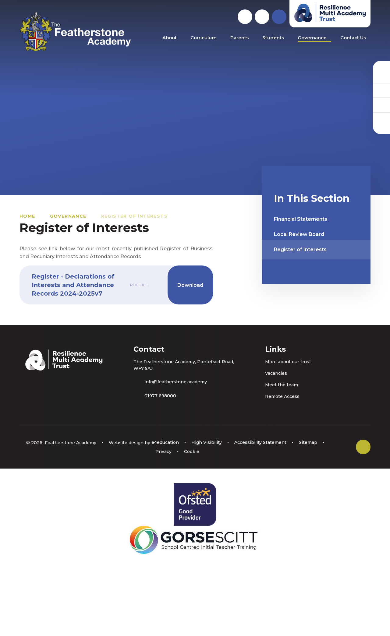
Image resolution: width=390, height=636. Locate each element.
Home (27, 216)
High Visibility (206, 442)
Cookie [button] (191, 451)
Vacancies (276, 373)
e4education (165, 442)
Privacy (163, 451)
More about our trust (288, 361)
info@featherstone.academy (175, 382)
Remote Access (282, 396)
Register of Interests (134, 216)
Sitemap (308, 442)
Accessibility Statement (260, 442)
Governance (68, 216)
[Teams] (381, 90)
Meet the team (281, 385)
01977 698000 (160, 396)
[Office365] (381, 104)
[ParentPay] (381, 119)
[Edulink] (381, 75)
